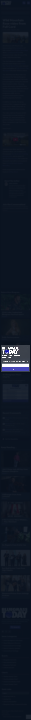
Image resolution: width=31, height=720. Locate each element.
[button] (28, 347)
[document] (15, 360)
